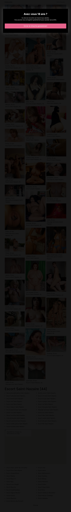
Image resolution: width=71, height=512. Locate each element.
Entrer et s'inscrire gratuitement (35, 26)
